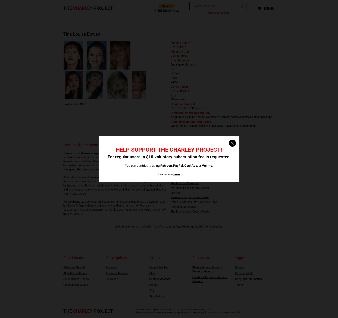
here (176, 174)
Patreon (166, 165)
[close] (232, 143)
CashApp (190, 165)
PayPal (178, 165)
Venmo (207, 165)
